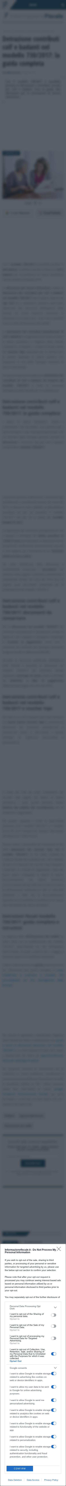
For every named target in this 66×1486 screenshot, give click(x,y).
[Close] (60, 1250)
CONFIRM (20, 1468)
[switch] (53, 1315)
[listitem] (33, 1307)
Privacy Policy (51, 1480)
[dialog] (33, 1365)
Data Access (33, 1480)
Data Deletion (15, 1480)
